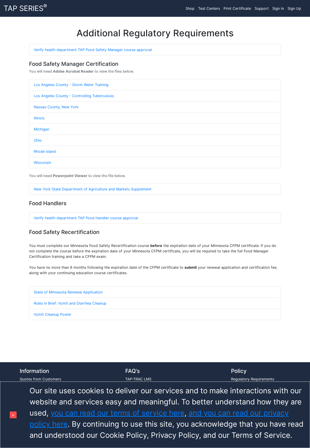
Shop (190, 8)
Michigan (41, 129)
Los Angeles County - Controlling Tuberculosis (74, 96)
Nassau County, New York (56, 107)
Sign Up (294, 8)
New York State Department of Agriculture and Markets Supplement (92, 189)
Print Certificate (237, 8)
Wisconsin (42, 162)
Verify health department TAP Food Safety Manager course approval (93, 49)
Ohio (38, 140)
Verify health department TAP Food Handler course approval (86, 218)
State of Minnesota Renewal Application (68, 292)
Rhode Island (45, 151)
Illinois (39, 118)
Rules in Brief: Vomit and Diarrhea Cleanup (70, 303)
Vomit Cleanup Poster (52, 314)
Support (262, 8)
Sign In (278, 8)
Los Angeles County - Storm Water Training (71, 84)
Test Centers (209, 8)
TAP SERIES (25, 8)
